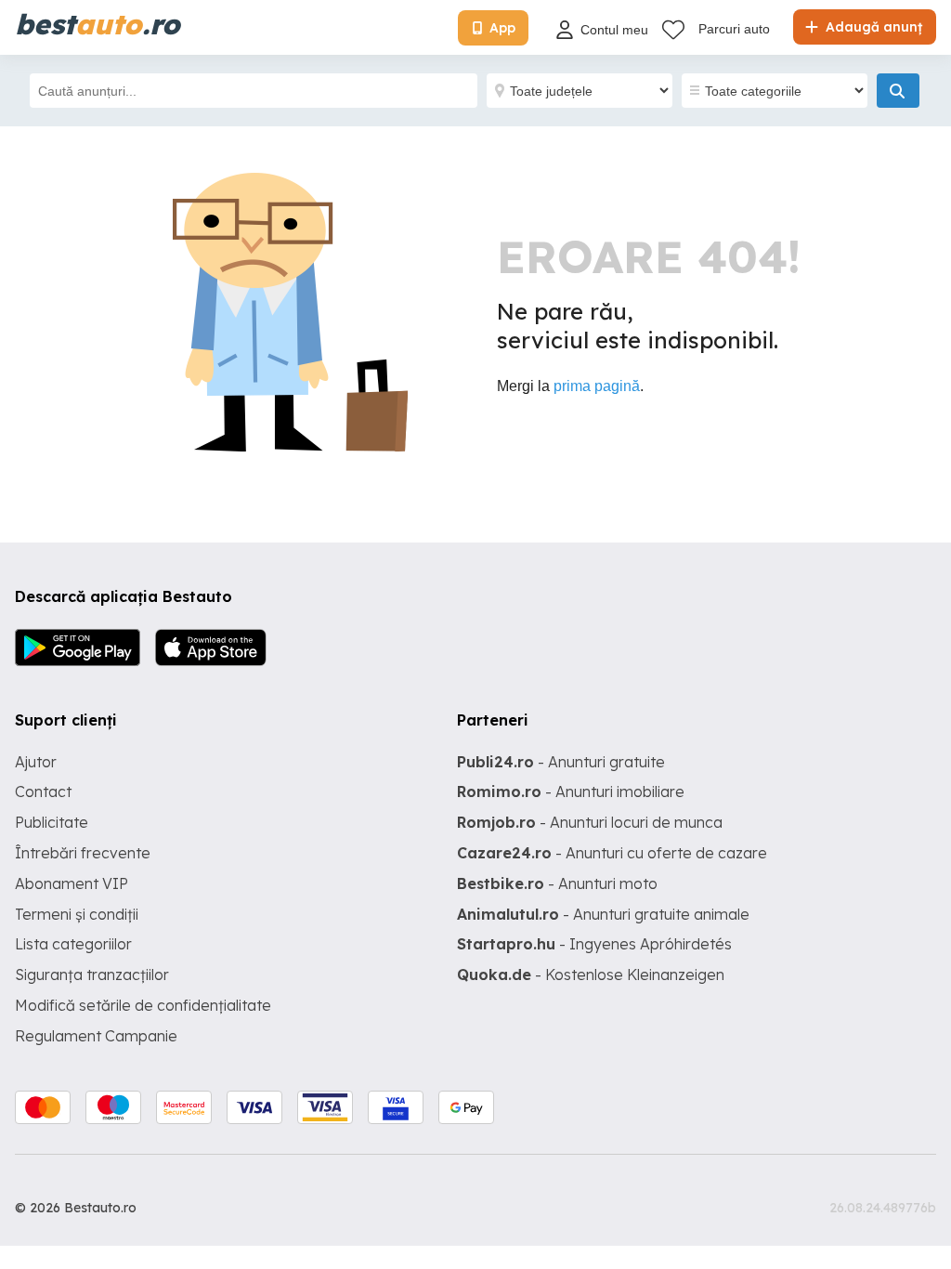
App (502, 28)
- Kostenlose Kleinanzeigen (590, 974)
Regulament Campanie (96, 1036)
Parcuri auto (734, 28)
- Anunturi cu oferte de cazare (612, 853)
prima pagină (597, 386)
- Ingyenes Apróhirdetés (594, 944)
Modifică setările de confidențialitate (143, 1005)
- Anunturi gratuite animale (603, 914)
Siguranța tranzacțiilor (92, 974)
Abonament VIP (71, 883)
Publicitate (51, 822)
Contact (43, 791)
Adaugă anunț (872, 27)
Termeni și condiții (76, 914)
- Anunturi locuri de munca (590, 822)
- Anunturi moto (557, 883)
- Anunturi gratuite (561, 761)
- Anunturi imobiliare (570, 791)
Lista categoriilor (73, 944)
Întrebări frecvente (82, 853)
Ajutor (36, 761)
